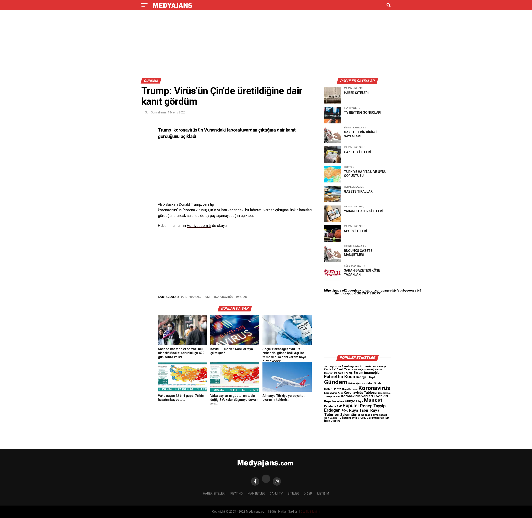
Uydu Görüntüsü (369, 417)
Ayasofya (335, 366)
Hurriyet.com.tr (199, 226)
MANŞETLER (256, 493)
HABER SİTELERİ (214, 493)
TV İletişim (344, 417)
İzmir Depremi (332, 421)
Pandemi (330, 406)
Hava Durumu (349, 389)
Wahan (242, 297)
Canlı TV (330, 369)
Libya (359, 401)
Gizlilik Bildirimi (310, 511)
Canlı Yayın (343, 369)
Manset (373, 400)
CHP (354, 369)
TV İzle (356, 417)
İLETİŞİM (323, 493)
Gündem (335, 382)
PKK (339, 406)
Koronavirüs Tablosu (360, 393)
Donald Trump (201, 297)
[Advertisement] (266, 45)
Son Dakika (330, 417)
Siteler (355, 414)
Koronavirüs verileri (357, 396)
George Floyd (365, 377)
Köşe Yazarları (334, 401)
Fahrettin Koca (339, 376)
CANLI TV (276, 493)
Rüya (344, 410)
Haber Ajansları (356, 383)
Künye (350, 401)
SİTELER (293, 493)
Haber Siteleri (374, 383)
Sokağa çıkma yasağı (374, 414)
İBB (387, 417)
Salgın (345, 414)
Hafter (328, 389)
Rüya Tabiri (359, 410)
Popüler (351, 405)
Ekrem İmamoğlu (366, 373)
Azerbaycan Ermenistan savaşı (364, 366)
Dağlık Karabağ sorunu (370, 369)
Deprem (328, 373)
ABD (326, 366)
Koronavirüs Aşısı (333, 393)
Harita (336, 389)
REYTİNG (236, 493)
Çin (185, 297)
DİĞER (308, 493)
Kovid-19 (381, 396)
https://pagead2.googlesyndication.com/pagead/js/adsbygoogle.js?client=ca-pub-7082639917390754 (372, 292)
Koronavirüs (224, 297)
